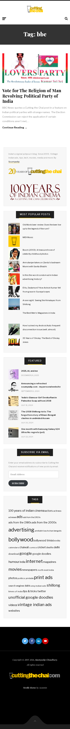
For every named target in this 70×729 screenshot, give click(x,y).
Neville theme (29, 687)
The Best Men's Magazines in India (39, 313)
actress (57, 511)
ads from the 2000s (44, 522)
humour (13, 562)
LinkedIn (39, 641)
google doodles (41, 553)
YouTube (45, 641)
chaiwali (24, 547)
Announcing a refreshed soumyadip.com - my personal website (41, 385)
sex (27, 585)
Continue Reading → (14, 127)
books (56, 540)
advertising (21, 530)
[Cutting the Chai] (35, 8)
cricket (41, 547)
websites (14, 610)
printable (30, 578)
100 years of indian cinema (26, 510)
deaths (49, 547)
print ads (43, 577)
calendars (13, 547)
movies (15, 569)
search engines (16, 585)
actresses (12, 517)
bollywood (20, 539)
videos (12, 605)
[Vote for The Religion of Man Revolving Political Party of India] (35, 68)
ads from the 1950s (32, 517)
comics (33, 547)
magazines (49, 562)
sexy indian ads (38, 586)
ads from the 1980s (20, 522)
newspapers (29, 569)
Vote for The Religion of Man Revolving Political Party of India (31, 95)
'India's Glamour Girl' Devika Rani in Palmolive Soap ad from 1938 (39, 399)
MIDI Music (28, 237)
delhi (57, 547)
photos (12, 578)
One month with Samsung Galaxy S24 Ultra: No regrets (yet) (40, 431)
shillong (53, 585)
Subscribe (18, 483)
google (25, 553)
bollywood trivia (43, 540)
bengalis (57, 531)
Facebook (32, 641)
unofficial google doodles (30, 597)
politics (21, 578)
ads (20, 517)
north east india (46, 570)
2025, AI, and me (29, 371)
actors (49, 510)
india (22, 562)
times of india (15, 591)
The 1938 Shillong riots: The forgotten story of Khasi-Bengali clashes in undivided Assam (38, 414)
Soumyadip (14, 161)
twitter (42, 591)
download (13, 554)
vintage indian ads (35, 604)
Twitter (25, 641)
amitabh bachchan (44, 531)
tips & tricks (30, 591)
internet (34, 561)
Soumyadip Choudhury (46, 659)
